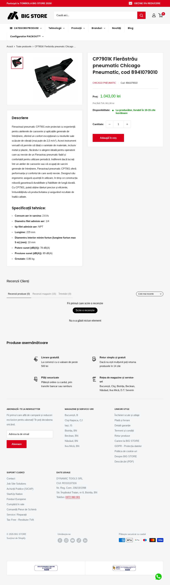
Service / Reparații (17, 514)
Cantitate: (98, 124)
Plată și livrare (122, 420)
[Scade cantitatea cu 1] (109, 124)
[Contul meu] (154, 15)
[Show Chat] (159, 577)
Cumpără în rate (15, 504)
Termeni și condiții (124, 430)
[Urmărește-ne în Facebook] (60, 540)
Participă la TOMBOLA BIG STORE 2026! (29, 3)
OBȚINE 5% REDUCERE (147, 3)
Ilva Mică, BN (72, 446)
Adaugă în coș (108, 137)
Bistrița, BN (71, 430)
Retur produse (122, 435)
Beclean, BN (71, 435)
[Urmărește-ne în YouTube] (72, 540)
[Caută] (141, 15)
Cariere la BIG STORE (127, 440)
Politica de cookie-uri (126, 451)
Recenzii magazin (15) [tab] (44, 293)
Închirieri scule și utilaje (127, 415)
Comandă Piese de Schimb (21, 509)
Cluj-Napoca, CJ (74, 420)
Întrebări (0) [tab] (65, 293)
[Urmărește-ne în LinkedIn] (85, 540)
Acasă (10, 46)
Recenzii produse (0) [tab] (19, 293)
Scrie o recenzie (85, 310)
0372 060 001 (72, 497)
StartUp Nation (15, 494)
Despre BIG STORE (126, 456)
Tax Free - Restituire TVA (20, 519)
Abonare (17, 444)
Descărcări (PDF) (124, 461)
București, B (71, 415)
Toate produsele (23, 46)
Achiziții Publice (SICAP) (20, 488)
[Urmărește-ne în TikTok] (79, 540)
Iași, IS (68, 425)
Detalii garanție (122, 425)
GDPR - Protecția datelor (128, 446)
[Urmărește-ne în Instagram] (66, 540)
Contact (11, 478)
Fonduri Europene (16, 499)
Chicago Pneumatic (104, 83)
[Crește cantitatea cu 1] (127, 124)
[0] (161, 15)
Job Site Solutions (16, 483)
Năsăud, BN (71, 440)
